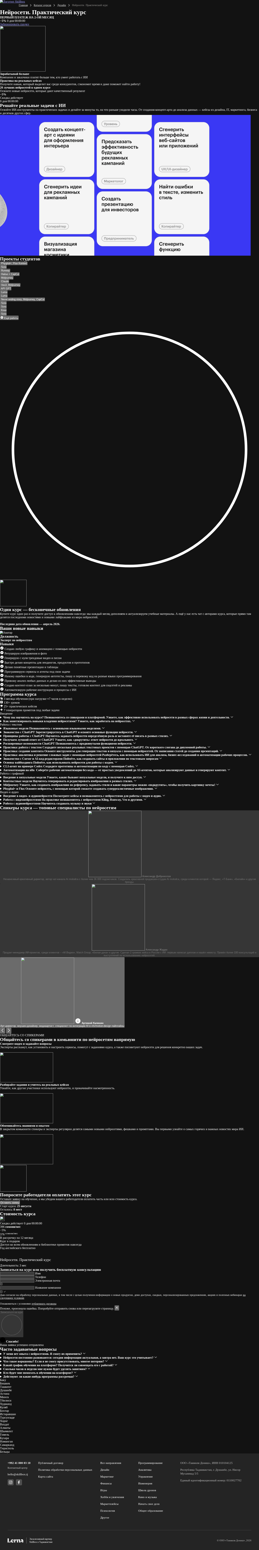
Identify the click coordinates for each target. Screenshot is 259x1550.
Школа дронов (147, 1490)
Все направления (110, 1462)
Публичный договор (50, 1462)
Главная (23, 5)
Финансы (106, 1483)
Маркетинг (107, 1476)
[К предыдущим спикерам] (2, 1031)
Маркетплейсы (109, 1503)
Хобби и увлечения (112, 1497)
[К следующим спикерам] (8, 1031)
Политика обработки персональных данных (65, 1469)
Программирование (150, 1462)
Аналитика (144, 1469)
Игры (103, 1490)
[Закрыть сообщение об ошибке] (117, 1307)
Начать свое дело (149, 1503)
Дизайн (61, 5)
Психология (107, 1510)
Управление (145, 1476)
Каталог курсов (42, 5)
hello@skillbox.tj (18, 1474)
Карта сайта (45, 1476)
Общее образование (150, 1510)
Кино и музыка (147, 1497)
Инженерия (145, 1483)
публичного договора (44, 1303)
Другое (104, 1517)
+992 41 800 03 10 (19, 1462)
